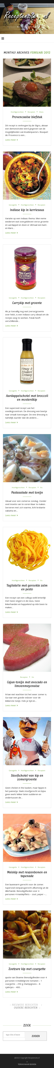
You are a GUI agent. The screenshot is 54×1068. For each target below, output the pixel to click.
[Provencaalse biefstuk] (27, 83)
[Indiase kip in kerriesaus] (27, 176)
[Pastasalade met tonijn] (27, 458)
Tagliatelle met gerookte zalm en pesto (27, 587)
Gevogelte (13, 205)
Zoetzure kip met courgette (27, 969)
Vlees (41, 112)
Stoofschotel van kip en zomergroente (27, 777)
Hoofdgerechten (17, 112)
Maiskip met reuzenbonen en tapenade (27, 874)
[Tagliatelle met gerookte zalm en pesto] (27, 551)
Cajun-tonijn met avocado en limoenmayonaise (27, 684)
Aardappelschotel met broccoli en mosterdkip (27, 397)
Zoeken (36, 1036)
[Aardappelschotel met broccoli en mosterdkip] (27, 361)
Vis (41, 487)
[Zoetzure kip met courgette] (27, 935)
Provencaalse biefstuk (27, 117)
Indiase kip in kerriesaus (27, 210)
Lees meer (10, 139)
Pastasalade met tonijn (27, 492)
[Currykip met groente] (27, 268)
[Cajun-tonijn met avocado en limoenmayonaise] (27, 648)
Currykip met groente (27, 303)
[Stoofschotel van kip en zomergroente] (27, 741)
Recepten (31, 112)
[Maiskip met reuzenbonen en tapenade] (27, 838)
